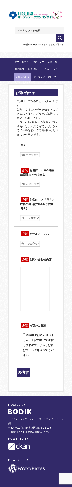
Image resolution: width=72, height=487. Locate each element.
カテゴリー (38, 61)
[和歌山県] (36, 17)
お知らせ (52, 61)
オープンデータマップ (45, 77)
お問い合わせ (22, 77)
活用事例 (19, 69)
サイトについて (49, 69)
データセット (21, 61)
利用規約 (32, 69)
